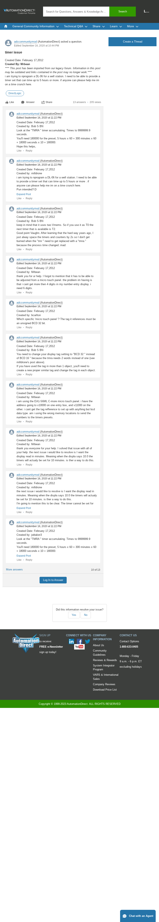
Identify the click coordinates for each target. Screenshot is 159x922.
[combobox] (89, 12)
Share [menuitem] (96, 26)
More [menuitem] (130, 26)
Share (49, 102)
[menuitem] (6, 26)
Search (122, 11)
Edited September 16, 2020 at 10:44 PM (36, 45)
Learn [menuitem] (114, 26)
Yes (74, 614)
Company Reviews (104, 684)
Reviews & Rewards (105, 660)
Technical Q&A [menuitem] (73, 26)
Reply (29, 150)
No (85, 614)
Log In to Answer (53, 580)
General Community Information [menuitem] (33, 26)
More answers (14, 569)
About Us (98, 645)
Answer (30, 102)
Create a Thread (132, 41)
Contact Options (129, 641)
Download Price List (105, 689)
